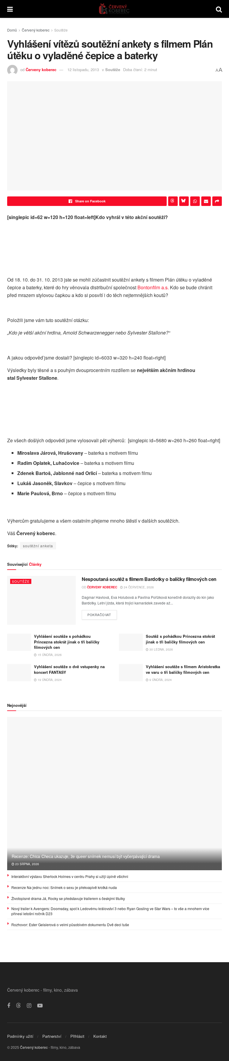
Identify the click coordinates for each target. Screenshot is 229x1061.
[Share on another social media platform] (217, 201)
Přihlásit (77, 1036)
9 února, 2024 (160, 680)
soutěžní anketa (38, 545)
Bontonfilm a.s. (153, 287)
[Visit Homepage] (114, 9)
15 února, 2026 (49, 655)
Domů (12, 29)
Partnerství (51, 1036)
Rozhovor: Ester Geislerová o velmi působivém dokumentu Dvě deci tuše (70, 924)
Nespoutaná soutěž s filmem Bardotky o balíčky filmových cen (149, 579)
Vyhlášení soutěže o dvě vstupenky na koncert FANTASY (69, 669)
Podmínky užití (20, 1036)
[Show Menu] (10, 9)
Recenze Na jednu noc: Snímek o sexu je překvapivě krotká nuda (64, 887)
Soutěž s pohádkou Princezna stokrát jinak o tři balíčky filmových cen (180, 638)
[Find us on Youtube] (40, 1005)
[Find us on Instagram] (29, 1005)
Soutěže (61, 29)
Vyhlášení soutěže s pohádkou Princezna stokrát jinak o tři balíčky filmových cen (66, 641)
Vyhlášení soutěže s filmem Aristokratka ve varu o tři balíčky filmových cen (183, 669)
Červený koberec (35, 29)
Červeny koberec (41, 69)
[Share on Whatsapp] (195, 201)
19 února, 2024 (49, 680)
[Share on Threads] (173, 201)
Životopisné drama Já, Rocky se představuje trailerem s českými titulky (68, 898)
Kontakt (100, 1036)
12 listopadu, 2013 (83, 69)
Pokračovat (102, 613)
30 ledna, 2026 (160, 649)
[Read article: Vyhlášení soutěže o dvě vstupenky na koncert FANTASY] (19, 672)
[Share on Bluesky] (184, 201)
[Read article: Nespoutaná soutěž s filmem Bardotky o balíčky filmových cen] (41, 600)
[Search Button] (219, 9)
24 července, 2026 (138, 587)
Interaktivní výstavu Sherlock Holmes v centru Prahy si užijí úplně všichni (69, 876)
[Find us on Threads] (18, 1005)
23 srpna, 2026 (26, 864)
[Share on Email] (206, 201)
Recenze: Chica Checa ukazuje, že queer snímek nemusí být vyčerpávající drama (86, 856)
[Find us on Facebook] (8, 1005)
